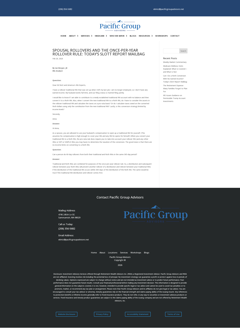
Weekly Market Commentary (174, 62)
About (72, 36)
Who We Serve (117, 36)
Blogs (133, 36)
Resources (144, 36)
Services (85, 36)
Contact (175, 36)
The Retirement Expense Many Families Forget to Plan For (175, 88)
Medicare (99, 36)
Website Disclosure (66, 314)
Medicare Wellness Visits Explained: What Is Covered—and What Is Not (175, 69)
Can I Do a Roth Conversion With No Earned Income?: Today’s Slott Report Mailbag (175, 79)
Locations (112, 253)
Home (63, 36)
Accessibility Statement (137, 314)
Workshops (161, 36)
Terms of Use (173, 314)
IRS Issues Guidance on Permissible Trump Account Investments (174, 98)
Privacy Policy (102, 314)
